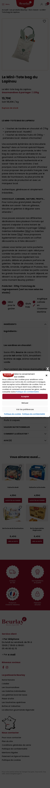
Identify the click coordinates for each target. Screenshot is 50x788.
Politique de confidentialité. (27, 392)
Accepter (25, 396)
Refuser (25, 403)
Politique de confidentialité (33, 414)
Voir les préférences (25, 409)
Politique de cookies (12, 414)
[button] (46, 375)
